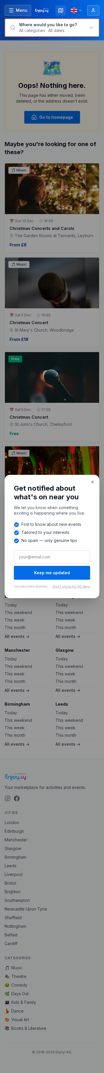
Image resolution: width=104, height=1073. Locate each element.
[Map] (60, 10)
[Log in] (93, 10)
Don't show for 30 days (71, 586)
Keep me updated (52, 572)
